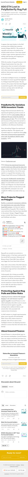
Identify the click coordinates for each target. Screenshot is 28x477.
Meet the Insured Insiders (9, 422)
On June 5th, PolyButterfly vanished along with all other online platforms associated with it (13, 181)
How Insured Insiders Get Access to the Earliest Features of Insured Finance (10, 424)
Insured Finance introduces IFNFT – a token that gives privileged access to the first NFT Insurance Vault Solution (10, 414)
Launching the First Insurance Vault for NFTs (9, 410)
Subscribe (19, 2)
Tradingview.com (10, 161)
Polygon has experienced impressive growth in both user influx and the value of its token (14, 167)
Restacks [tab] (11, 386)
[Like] (2, 23)
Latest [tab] (6, 405)
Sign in (25, 2)
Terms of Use (21, 367)
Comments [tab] (4, 386)
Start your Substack (10, 470)
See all (4, 445)
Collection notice (14, 466)
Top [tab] (3, 405)
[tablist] (7, 386)
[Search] (25, 405)
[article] (14, 414)
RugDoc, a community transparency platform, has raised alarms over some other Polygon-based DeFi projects (14, 205)
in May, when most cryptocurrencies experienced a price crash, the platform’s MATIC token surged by (14, 136)
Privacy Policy (14, 370)
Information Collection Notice (16, 368)
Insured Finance (8, 18)
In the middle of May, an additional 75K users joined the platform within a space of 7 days (13, 117)
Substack (6, 474)
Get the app (21, 470)
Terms (22, 465)
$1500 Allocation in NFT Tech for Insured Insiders (10, 434)
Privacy (18, 465)
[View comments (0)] (6, 23)
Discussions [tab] (12, 405)
